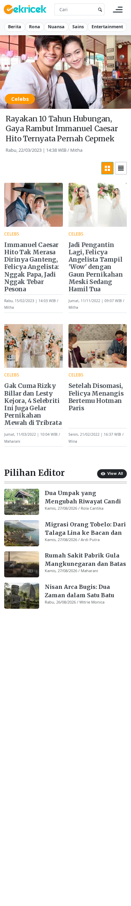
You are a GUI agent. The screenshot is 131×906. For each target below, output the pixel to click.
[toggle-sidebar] (118, 9)
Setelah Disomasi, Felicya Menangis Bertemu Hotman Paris (96, 397)
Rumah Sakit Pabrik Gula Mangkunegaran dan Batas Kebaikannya (85, 560)
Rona (34, 27)
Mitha (76, 150)
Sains (78, 27)
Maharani (12, 441)
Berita (14, 27)
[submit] (99, 9)
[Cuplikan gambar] (21, 502)
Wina (72, 441)
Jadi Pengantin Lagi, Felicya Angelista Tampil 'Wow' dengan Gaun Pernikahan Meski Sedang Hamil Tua (95, 267)
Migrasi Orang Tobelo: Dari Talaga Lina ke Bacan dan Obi (85, 529)
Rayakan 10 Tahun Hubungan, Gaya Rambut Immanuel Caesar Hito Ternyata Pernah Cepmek (62, 128)
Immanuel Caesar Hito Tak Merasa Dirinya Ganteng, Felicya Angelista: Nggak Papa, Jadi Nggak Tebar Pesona (31, 267)
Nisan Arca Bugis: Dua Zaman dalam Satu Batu (79, 591)
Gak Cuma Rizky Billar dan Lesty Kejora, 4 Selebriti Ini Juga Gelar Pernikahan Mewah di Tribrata (32, 404)
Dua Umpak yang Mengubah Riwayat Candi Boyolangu (83, 497)
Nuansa (56, 27)
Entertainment (107, 27)
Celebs (20, 98)
